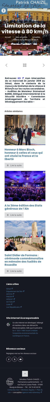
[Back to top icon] (25, 374)
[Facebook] (8, 359)
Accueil (8, 37)
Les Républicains (13, 307)
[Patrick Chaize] (23, 4)
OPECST (9, 299)
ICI (20, 78)
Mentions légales (28, 390)
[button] (3, 10)
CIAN (8, 304)
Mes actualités (21, 37)
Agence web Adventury (31, 392)
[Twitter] (14, 359)
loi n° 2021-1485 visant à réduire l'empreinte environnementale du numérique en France (25, 333)
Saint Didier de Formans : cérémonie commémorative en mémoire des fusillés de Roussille (24, 260)
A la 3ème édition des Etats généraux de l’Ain (23, 207)
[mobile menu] (46, 4)
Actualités (36, 37)
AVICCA (9, 294)
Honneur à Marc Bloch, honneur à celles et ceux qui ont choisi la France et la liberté (23, 154)
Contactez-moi (13, 390)
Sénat (8, 289)
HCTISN (9, 302)
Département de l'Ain (14, 291)
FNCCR (9, 297)
